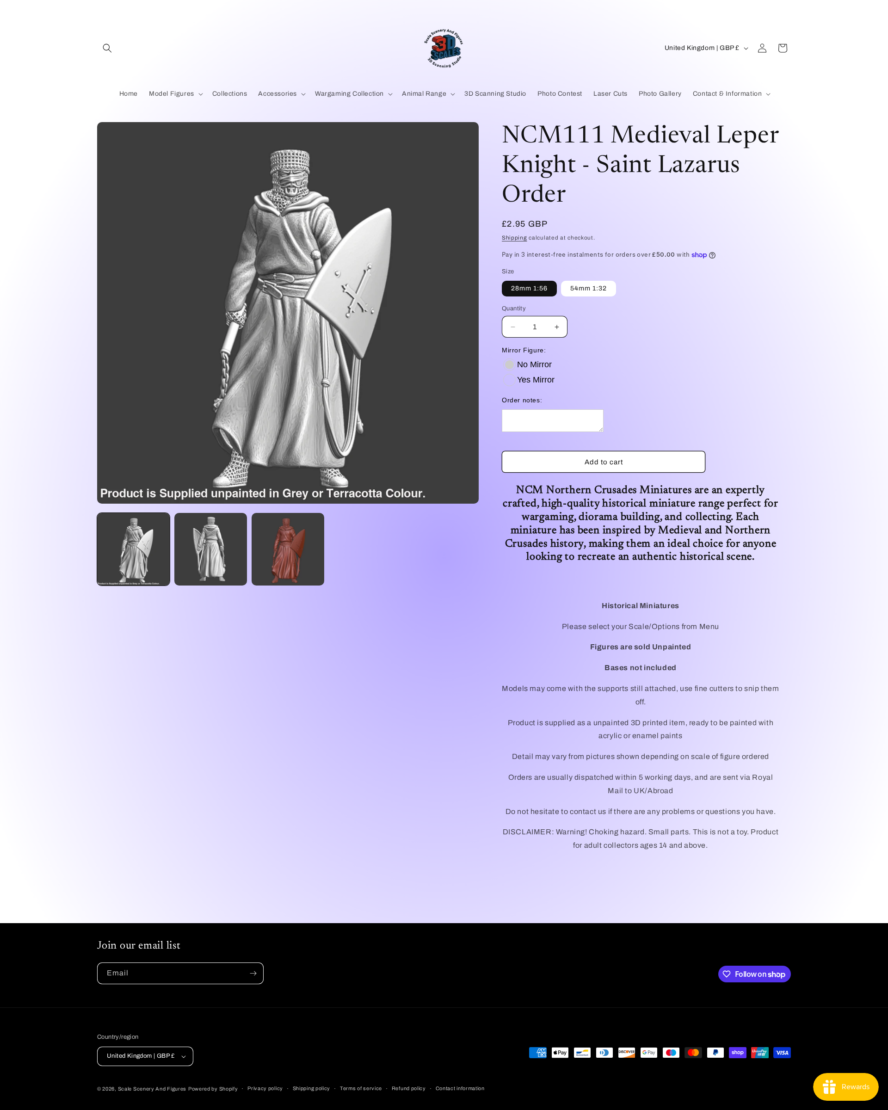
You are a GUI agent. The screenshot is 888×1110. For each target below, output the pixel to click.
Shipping (514, 237)
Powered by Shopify (213, 1089)
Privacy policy (265, 1088)
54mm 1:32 (588, 288)
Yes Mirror (536, 379)
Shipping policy (312, 1088)
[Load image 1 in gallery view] (133, 549)
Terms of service (361, 1088)
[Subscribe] (253, 973)
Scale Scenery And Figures (152, 1089)
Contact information (460, 1088)
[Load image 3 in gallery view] (288, 549)
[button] (107, 48)
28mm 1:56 (529, 288)
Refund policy (409, 1088)
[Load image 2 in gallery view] (210, 549)
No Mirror (534, 364)
